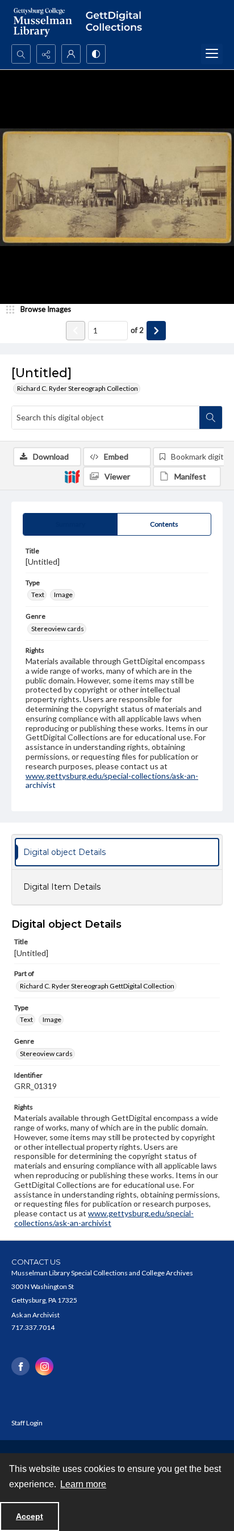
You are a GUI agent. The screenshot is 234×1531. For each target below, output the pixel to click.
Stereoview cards (57, 628)
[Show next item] (156, 330)
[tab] (70, 524)
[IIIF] (72, 476)
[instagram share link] (44, 1366)
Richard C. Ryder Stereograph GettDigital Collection (97, 986)
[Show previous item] (75, 330)
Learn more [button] (83, 1484)
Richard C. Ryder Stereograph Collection (77, 388)
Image (63, 594)
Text (37, 594)
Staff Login (27, 1423)
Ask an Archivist (35, 1315)
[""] (117, 22)
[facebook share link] (20, 1366)
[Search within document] (210, 417)
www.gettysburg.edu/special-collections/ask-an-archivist (112, 780)
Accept (29, 1516)
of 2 (137, 330)
